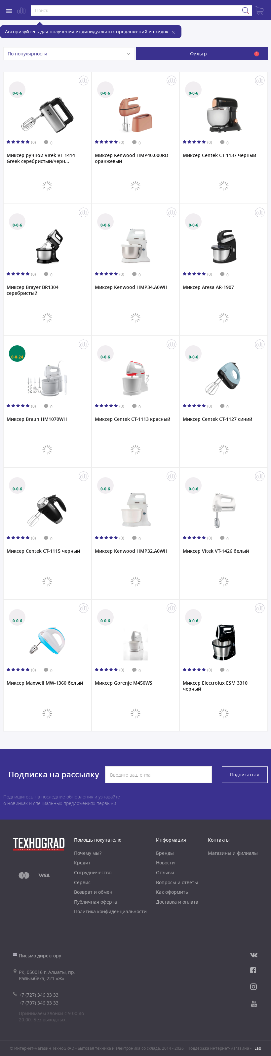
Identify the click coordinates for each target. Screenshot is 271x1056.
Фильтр (223, 53)
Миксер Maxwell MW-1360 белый (45, 683)
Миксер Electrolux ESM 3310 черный (215, 686)
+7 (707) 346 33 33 (38, 1003)
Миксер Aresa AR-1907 (208, 287)
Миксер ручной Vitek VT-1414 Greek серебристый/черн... (41, 158)
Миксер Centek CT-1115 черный (43, 551)
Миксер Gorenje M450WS (123, 683)
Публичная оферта (95, 902)
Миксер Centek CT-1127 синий (217, 419)
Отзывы (165, 872)
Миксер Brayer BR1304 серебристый (32, 290)
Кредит (82, 862)
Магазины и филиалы (233, 853)
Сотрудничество (92, 872)
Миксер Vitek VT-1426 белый (216, 551)
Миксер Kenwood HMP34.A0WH (131, 287)
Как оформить (172, 892)
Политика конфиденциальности (110, 911)
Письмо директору (40, 955)
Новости (165, 862)
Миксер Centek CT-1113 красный (132, 419)
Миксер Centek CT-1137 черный (219, 155)
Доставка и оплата (177, 902)
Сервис (82, 882)
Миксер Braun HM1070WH (37, 419)
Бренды (165, 853)
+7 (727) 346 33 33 (38, 995)
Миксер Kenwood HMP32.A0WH (131, 551)
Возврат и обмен (93, 892)
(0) (33, 142)
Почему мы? (87, 853)
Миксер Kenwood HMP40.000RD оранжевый (131, 158)
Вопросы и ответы (177, 882)
